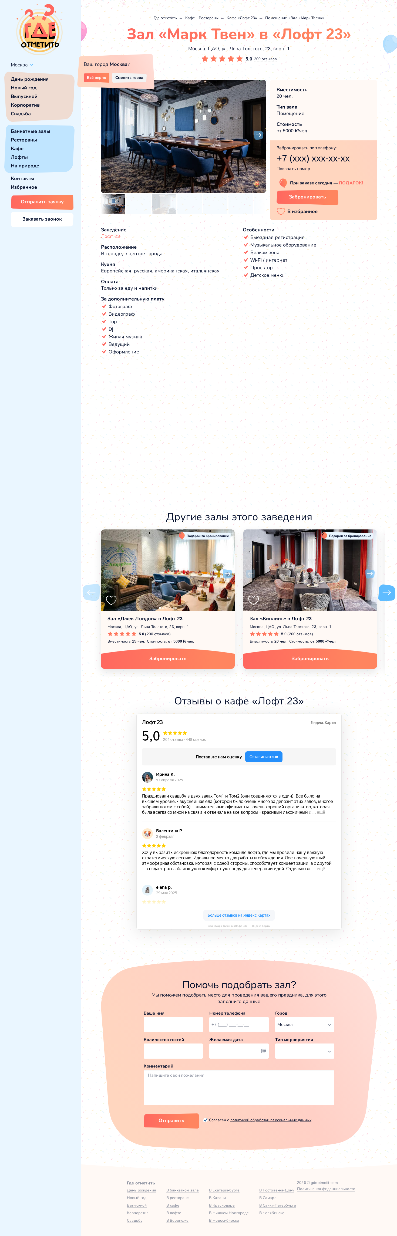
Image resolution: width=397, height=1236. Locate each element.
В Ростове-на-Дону (276, 1190)
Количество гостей (164, 1039)
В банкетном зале (182, 1190)
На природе (25, 165)
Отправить (171, 1120)
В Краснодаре (222, 1205)
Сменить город (129, 77)
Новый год (23, 87)
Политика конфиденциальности (326, 1189)
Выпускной (24, 96)
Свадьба (21, 113)
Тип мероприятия (294, 1039)
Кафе (17, 148)
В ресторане (177, 1198)
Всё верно (96, 77)
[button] (108, 135)
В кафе (172, 1205)
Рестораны (24, 140)
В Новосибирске (224, 1220)
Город (281, 1013)
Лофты (19, 157)
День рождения (30, 79)
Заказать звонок (42, 219)
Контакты (22, 178)
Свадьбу (134, 1220)
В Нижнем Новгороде (229, 1213)
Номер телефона (227, 1013)
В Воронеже (177, 1220)
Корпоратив (25, 105)
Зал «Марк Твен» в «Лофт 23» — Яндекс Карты (239, 925)
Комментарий (158, 1066)
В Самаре (268, 1198)
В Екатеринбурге (224, 1190)
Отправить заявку (42, 201)
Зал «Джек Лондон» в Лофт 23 (145, 618)
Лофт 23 (110, 236)
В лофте (173, 1213)
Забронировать (307, 197)
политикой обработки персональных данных (270, 1120)
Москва (19, 64)
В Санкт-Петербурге (277, 1205)
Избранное (24, 187)
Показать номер (293, 168)
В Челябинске (272, 1213)
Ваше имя (154, 1013)
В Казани (217, 1198)
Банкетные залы (30, 131)
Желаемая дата (226, 1039)
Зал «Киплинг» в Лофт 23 (281, 618)
